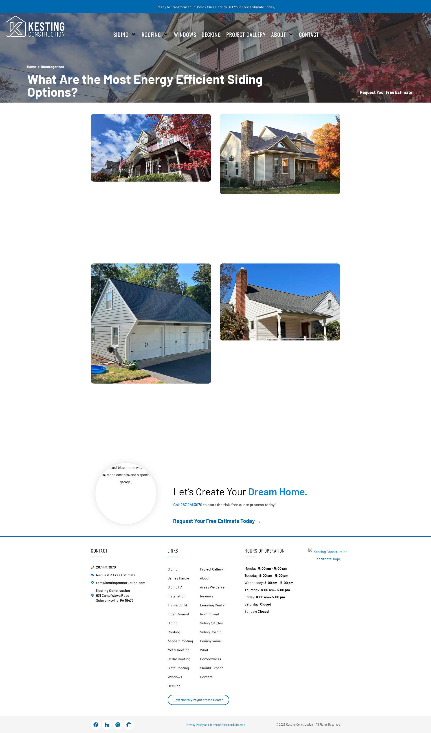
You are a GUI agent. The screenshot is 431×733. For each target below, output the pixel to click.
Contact (309, 34)
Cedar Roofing (179, 659)
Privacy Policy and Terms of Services (209, 724)
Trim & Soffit (177, 605)
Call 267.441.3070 (187, 504)
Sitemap (239, 724)
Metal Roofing (178, 650)
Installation (176, 596)
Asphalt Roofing (180, 641)
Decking (211, 34)
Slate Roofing (178, 668)
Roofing (151, 34)
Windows (185, 34)
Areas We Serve (212, 587)
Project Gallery (246, 34)
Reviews (206, 596)
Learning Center (213, 605)
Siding (121, 34)
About (278, 34)
